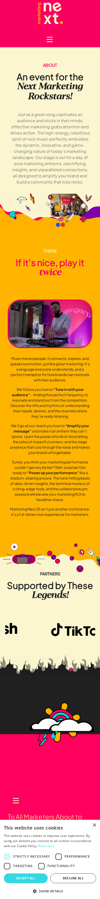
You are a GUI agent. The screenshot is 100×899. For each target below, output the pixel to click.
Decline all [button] (73, 878)
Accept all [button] (25, 878)
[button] (50, 891)
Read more (46, 846)
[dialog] (50, 859)
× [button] (94, 825)
